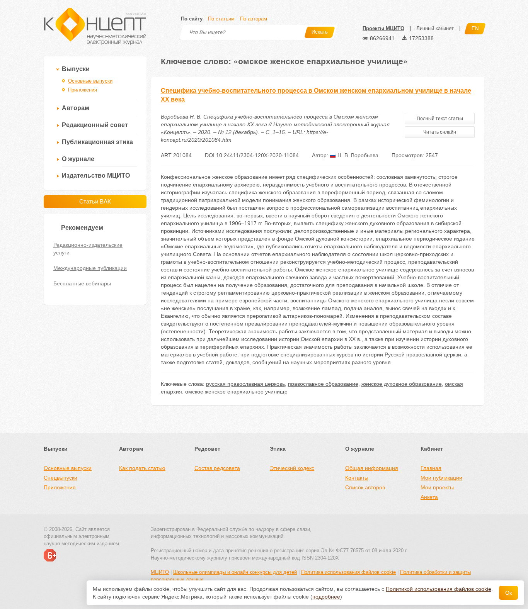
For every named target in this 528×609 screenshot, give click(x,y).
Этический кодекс (292, 468)
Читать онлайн (439, 132)
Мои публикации (441, 478)
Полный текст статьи (440, 118)
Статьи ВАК (95, 201)
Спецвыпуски (60, 478)
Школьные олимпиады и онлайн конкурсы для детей (235, 572)
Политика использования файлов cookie (348, 572)
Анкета (429, 497)
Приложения (82, 90)
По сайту (192, 19)
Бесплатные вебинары (82, 283)
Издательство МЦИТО (96, 175)
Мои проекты (437, 487)
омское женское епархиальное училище (236, 391)
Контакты (356, 478)
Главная (431, 468)
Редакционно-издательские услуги (88, 249)
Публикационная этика (97, 142)
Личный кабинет (435, 28)
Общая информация (371, 468)
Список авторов (365, 487)
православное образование (323, 384)
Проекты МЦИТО (383, 28)
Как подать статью (142, 468)
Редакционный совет (95, 125)
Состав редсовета (217, 468)
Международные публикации (90, 268)
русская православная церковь (245, 384)
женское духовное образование (401, 384)
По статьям (221, 19)
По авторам (253, 19)
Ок (508, 593)
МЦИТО (160, 572)
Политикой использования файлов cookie (438, 589)
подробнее (326, 597)
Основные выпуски (90, 81)
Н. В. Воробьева (357, 155)
